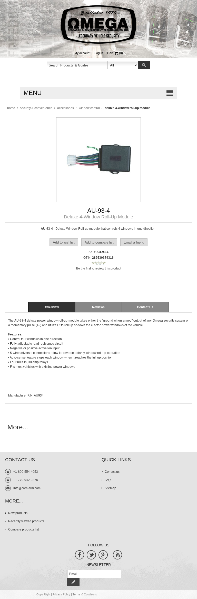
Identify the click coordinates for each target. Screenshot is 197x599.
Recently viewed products (26, 521)
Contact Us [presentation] (145, 307)
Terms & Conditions (85, 594)
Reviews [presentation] (98, 307)
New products (17, 513)
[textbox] (77, 65)
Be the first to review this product (98, 268)
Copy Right (43, 594)
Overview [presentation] (52, 307)
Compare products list (23, 529)
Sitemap (110, 488)
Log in (98, 53)
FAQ (108, 480)
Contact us (112, 472)
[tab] (51, 307)
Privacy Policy (61, 594)
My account (82, 53)
